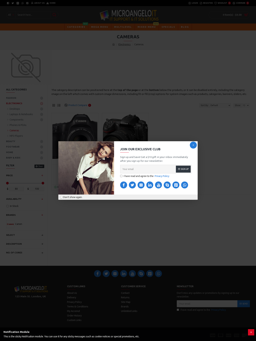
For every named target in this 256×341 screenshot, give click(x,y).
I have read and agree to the (146, 176)
